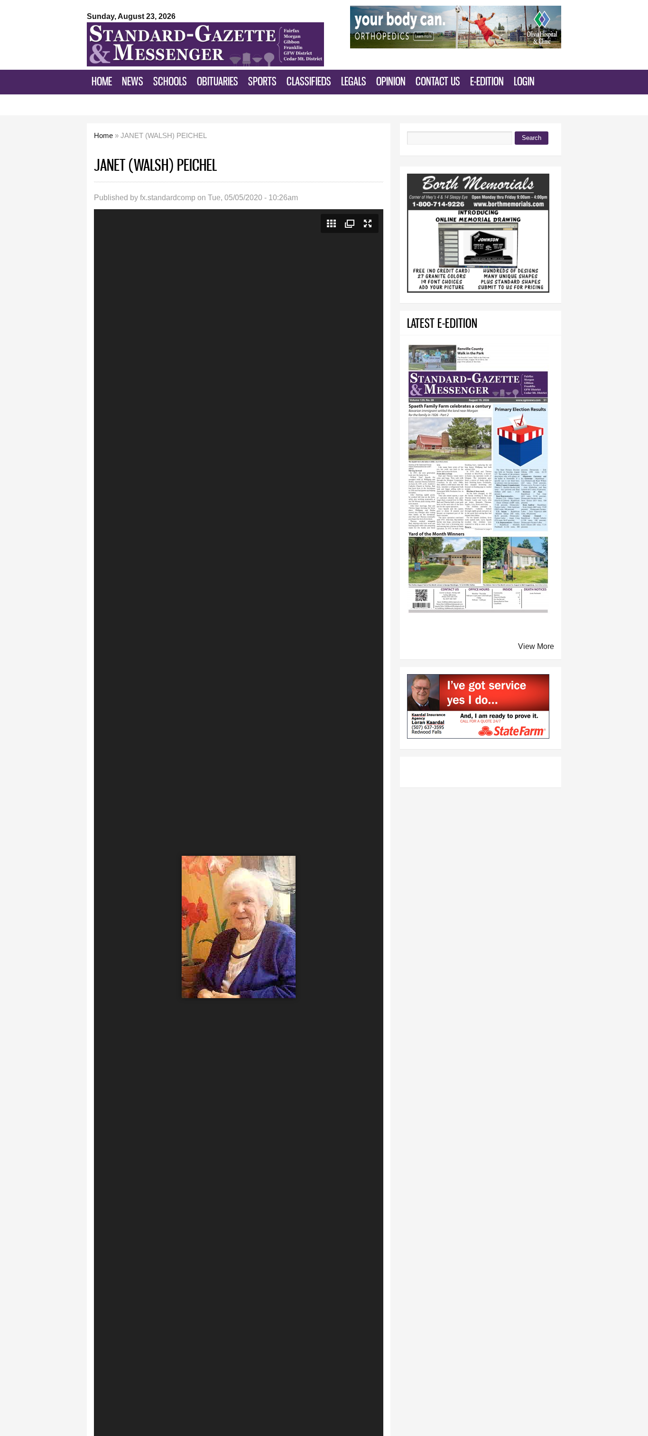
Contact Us (438, 81)
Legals (353, 81)
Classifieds (309, 81)
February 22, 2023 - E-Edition (148, 103)
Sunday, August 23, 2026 (131, 16)
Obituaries (217, 81)
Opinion (391, 81)
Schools (170, 81)
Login (524, 81)
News (132, 81)
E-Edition (487, 81)
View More (536, 646)
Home (102, 81)
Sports (262, 81)
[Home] (205, 64)
